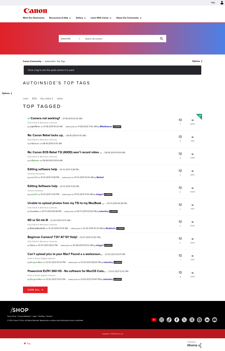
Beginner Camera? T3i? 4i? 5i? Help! (64, 237)
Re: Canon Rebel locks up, (57, 135)
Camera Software (35, 190)
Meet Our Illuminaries (34, 17)
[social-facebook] (176, 319)
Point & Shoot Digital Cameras (41, 258)
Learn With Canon (100, 17)
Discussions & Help (58, 17)
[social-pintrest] (199, 319)
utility (60, 98)
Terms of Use (11, 316)
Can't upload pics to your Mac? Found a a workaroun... (77, 254)
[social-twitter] (184, 319)
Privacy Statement (24, 316)
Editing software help (53, 169)
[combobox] (124, 38)
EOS (34, 98)
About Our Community (127, 17)
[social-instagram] (161, 319)
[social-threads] (191, 319)
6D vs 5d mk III (49, 220)
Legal (35, 316)
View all (34, 289)
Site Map (42, 316)
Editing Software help (54, 186)
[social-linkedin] (207, 319)
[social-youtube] (154, 319)
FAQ (213, 2)
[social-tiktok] (169, 319)
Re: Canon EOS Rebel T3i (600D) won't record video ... (77, 152)
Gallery (79, 17)
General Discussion (36, 173)
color (25, 98)
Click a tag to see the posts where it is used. (51, 70)
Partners (50, 316)
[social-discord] (214, 319)
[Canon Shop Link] (18, 309)
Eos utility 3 (47, 98)
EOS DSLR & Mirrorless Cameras (42, 122)
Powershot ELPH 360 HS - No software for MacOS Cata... (78, 271)
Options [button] (196, 61)
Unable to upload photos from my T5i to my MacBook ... (78, 203)
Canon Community (35, 10)
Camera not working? (57, 118)
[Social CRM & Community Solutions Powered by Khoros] (194, 344)
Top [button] (28, 343)
